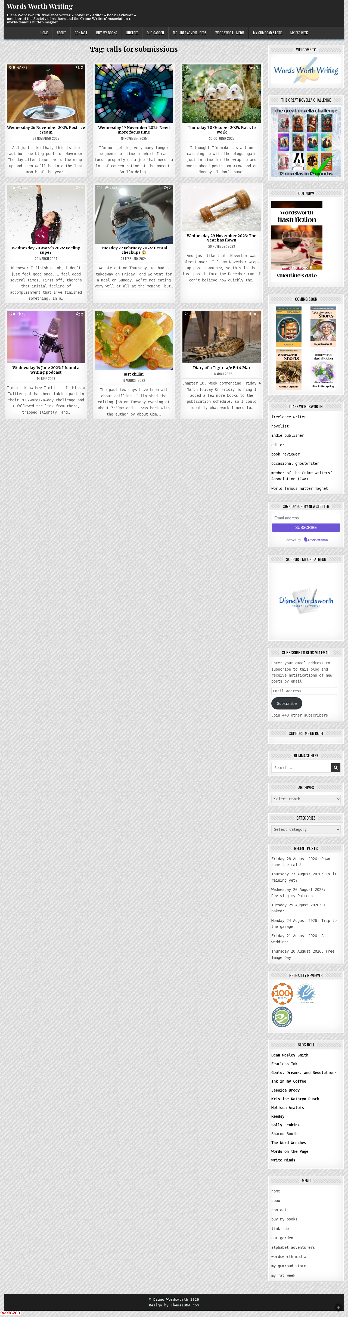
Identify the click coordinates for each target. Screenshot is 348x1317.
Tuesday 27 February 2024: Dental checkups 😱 (134, 250)
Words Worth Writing (40, 6)
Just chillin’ (133, 374)
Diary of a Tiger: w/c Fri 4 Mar (221, 367)
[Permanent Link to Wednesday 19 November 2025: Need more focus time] (134, 93)
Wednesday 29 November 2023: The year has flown (221, 238)
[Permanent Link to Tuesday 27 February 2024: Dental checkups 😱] (134, 214)
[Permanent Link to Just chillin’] (134, 340)
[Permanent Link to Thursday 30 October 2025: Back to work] (221, 93)
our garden (155, 32)
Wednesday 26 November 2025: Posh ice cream (46, 130)
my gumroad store (267, 32)
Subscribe (287, 703)
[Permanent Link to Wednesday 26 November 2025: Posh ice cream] (46, 93)
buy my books (106, 32)
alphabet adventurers (190, 32)
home (44, 32)
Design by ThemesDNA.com (174, 1305)
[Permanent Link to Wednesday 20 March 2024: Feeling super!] (46, 214)
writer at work (46, 77)
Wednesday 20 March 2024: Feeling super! (46, 250)
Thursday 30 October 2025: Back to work (222, 130)
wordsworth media (229, 32)
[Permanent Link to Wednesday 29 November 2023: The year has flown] (221, 208)
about (61, 32)
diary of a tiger (221, 323)
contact (81, 32)
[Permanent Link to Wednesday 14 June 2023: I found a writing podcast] (46, 337)
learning (31, 197)
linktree (132, 32)
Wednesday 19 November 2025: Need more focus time (134, 130)
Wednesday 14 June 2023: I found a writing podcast (46, 370)
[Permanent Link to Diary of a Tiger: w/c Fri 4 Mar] (221, 337)
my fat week (299, 32)
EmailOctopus (318, 540)
